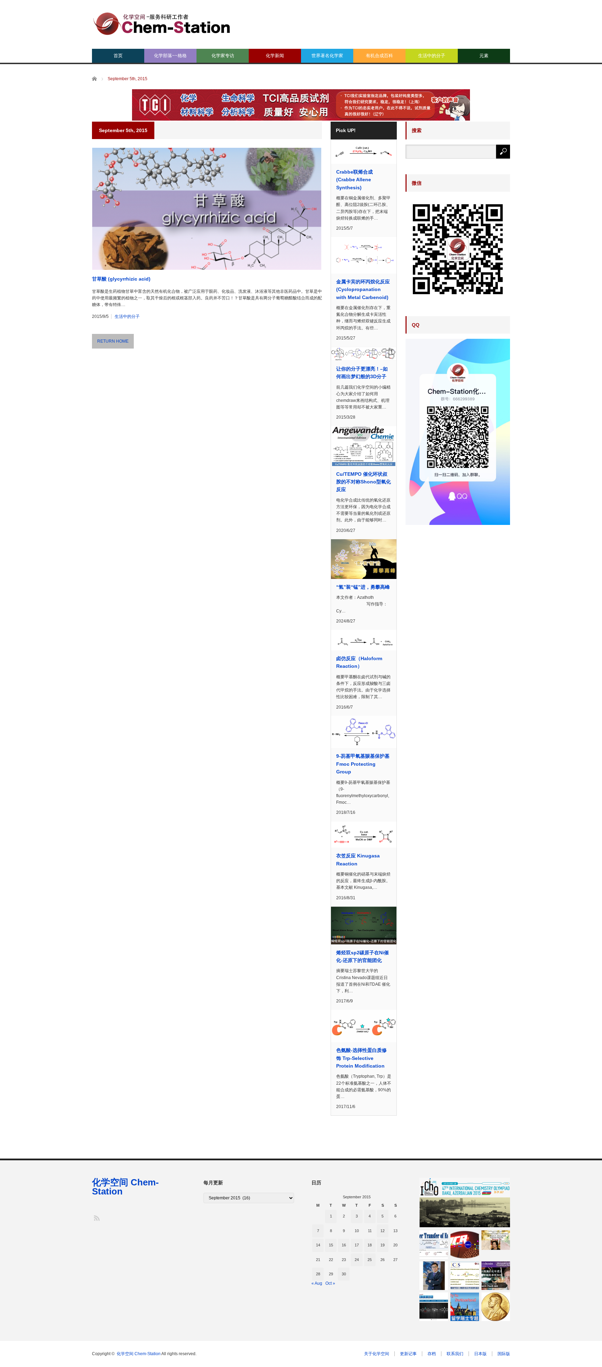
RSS (96, 1217)
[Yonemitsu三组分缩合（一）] (464, 1244)
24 (357, 1260)
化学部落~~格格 (170, 55)
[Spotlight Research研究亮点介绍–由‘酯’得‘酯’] (433, 1244)
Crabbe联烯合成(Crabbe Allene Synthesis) (354, 179)
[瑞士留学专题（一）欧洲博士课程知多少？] (464, 1306)
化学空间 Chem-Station (125, 1187)
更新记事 (408, 1353)
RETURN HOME (113, 341)
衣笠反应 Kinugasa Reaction (358, 859)
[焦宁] (433, 1275)
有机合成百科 (379, 55)
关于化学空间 (376, 1353)
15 (331, 1245)
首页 (118, 55)
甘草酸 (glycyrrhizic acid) (121, 279)
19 (382, 1245)
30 (344, 1274)
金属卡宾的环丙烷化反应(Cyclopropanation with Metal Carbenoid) (363, 289)
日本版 (480, 1353)
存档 (431, 1353)
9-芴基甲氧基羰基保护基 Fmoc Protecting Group (362, 763)
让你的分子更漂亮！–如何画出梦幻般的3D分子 (362, 372)
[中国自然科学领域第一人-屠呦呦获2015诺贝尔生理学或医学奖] (495, 1240)
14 (318, 1245)
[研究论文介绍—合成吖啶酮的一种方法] (433, 1306)
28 (318, 1274)
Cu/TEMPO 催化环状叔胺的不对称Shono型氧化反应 (363, 481)
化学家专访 (222, 55)
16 (344, 1245)
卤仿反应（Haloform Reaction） (359, 662)
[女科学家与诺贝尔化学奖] (495, 1306)
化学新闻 (275, 55)
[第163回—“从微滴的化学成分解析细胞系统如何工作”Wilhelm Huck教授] (495, 1275)
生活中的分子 (431, 55)
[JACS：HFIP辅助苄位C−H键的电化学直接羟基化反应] (464, 1275)
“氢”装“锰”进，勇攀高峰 (363, 587)
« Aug (316, 1283)
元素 (483, 55)
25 (370, 1260)
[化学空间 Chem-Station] (161, 23)
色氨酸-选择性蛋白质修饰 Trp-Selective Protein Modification (361, 1058)
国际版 (503, 1353)
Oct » (330, 1283)
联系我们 (455, 1353)
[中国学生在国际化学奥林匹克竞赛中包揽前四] (464, 1202)
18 (370, 1245)
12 (382, 1231)
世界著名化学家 (327, 55)
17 (357, 1245)
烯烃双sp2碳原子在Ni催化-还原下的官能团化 (362, 956)
